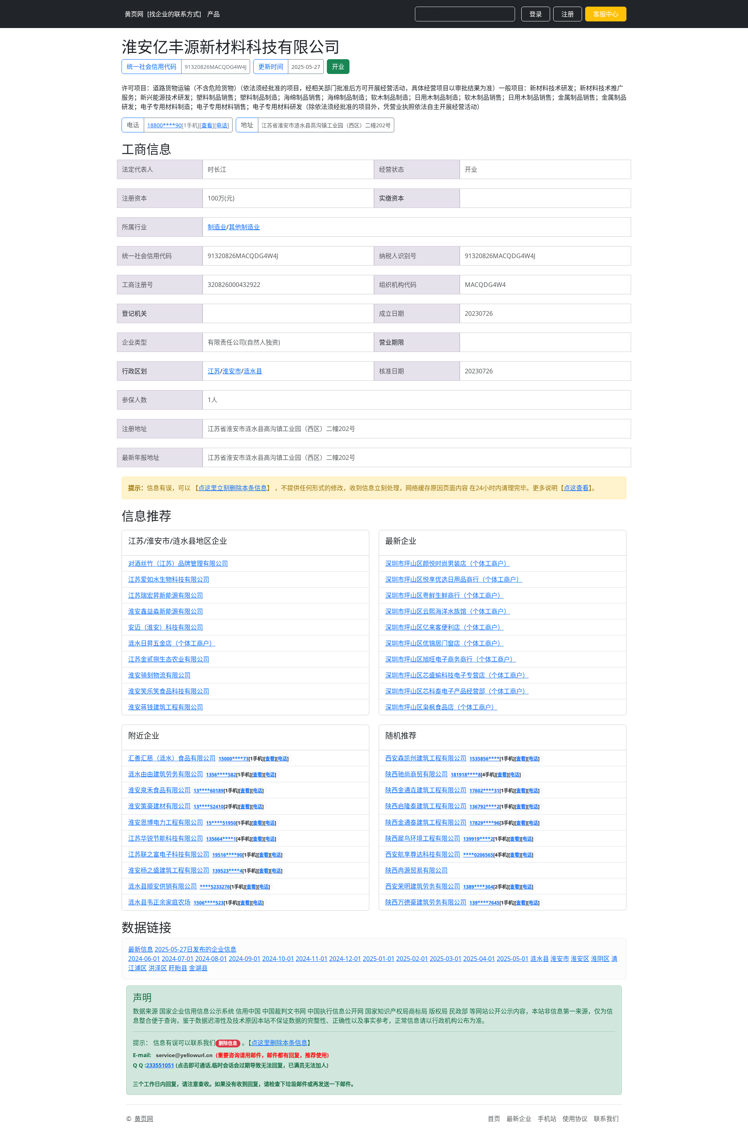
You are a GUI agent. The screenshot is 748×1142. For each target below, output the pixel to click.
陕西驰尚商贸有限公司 (416, 774)
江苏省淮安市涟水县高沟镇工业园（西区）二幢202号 (326, 125)
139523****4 (227, 870)
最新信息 (140, 949)
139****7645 (484, 902)
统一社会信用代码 (151, 66)
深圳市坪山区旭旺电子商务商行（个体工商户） (450, 659)
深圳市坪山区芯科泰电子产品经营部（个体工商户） (457, 691)
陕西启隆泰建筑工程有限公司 (425, 806)
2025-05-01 (513, 958)
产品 (213, 14)
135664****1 (221, 839)
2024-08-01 (211, 958)
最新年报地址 (140, 457)
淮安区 (580, 958)
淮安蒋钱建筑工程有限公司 (165, 707)
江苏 (214, 371)
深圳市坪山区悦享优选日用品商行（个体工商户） (453, 579)
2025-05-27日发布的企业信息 (195, 949)
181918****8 (466, 774)
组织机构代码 (397, 284)
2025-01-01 (379, 958)
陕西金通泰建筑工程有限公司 (425, 822)
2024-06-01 (144, 958)
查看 (206, 125)
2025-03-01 (446, 958)
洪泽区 (157, 968)
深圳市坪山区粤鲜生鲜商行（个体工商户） (444, 595)
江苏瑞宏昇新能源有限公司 (165, 595)
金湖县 (198, 968)
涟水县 (252, 371)
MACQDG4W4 (485, 284)
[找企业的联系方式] (174, 14)
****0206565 (478, 855)
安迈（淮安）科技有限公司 (165, 627)
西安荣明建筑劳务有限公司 (422, 886)
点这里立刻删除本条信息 (232, 488)
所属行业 (134, 227)
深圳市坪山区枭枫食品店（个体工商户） (441, 707)
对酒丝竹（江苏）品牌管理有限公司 (178, 563)
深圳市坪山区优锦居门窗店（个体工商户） (444, 643)
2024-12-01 (345, 958)
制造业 (217, 227)
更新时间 (270, 66)
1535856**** (484, 758)
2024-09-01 (245, 958)
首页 (494, 1118)
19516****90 (227, 855)
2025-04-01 (479, 958)
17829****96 (484, 823)
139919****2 (478, 839)
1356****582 (221, 774)
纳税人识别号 (397, 256)
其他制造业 (244, 227)
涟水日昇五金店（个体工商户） (171, 643)
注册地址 (134, 428)
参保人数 (134, 400)
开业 (338, 66)
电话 (133, 125)
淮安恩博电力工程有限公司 (165, 822)
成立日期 (391, 313)
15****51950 (221, 823)
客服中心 (605, 14)
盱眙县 (178, 968)
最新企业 (518, 1118)
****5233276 (215, 886)
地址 (247, 125)
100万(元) (221, 198)
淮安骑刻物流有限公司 (159, 675)
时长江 (217, 169)
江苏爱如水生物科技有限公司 (168, 579)
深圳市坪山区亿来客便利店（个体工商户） (444, 627)
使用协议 (575, 1118)
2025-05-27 (305, 66)
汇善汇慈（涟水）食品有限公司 (171, 758)
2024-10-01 (278, 958)
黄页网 (134, 14)
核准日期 (391, 371)
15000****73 (234, 758)
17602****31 (484, 790)
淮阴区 (600, 958)
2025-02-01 (412, 958)
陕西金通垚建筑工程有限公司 (425, 790)
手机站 (547, 1118)
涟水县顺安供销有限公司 (162, 886)
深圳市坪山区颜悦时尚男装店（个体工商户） (447, 563)
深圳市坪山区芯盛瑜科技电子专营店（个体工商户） (457, 675)
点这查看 (576, 488)
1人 (212, 400)
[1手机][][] (188, 125)
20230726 (479, 313)
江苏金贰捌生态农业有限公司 (168, 659)
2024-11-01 (312, 958)
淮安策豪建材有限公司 (159, 806)
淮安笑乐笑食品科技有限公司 (168, 691)
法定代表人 (137, 169)
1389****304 (478, 886)
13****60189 (209, 790)
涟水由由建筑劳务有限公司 (165, 774)
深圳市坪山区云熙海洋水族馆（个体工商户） (447, 611)
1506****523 (209, 902)
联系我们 (606, 1118)
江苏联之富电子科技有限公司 (168, 854)
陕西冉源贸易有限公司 (416, 870)
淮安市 (231, 371)
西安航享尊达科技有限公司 (422, 854)
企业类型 (134, 342)
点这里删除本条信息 (279, 1042)
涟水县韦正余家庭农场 (159, 902)
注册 (567, 14)
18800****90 (164, 125)
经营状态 (391, 169)
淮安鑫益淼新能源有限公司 (165, 611)
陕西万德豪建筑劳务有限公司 (425, 902)
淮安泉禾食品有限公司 (159, 790)
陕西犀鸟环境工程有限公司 (422, 838)
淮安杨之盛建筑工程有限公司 (168, 870)
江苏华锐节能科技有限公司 (165, 838)
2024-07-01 (178, 958)
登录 (535, 14)
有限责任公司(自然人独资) (244, 342)
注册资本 (134, 198)
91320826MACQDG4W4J (216, 66)
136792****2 (484, 806)
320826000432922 (234, 284)
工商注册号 (137, 284)
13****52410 (209, 806)
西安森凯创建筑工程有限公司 (425, 758)
